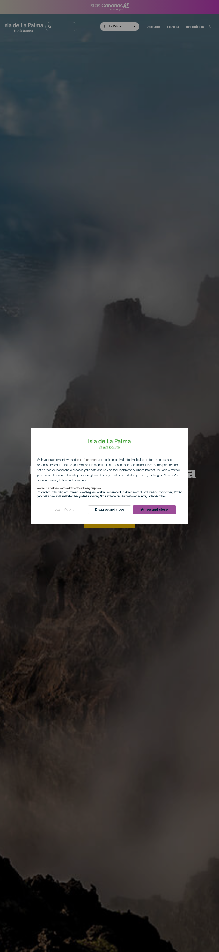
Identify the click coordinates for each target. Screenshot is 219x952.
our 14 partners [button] (87, 460)
